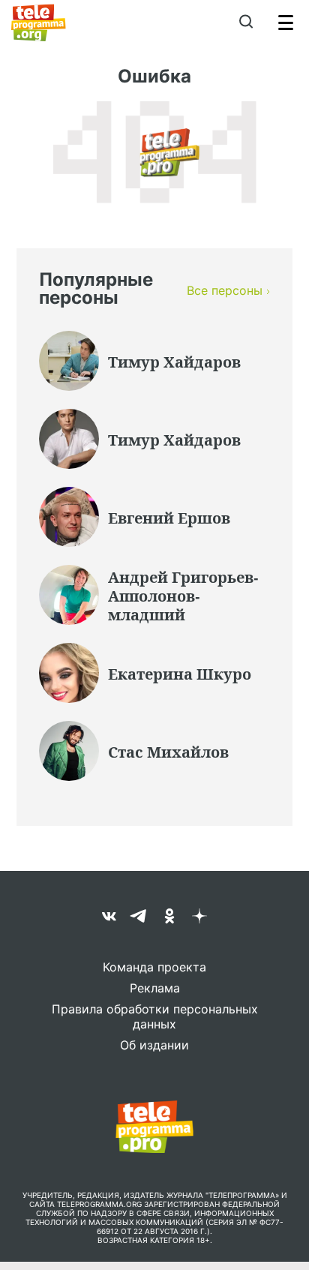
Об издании (154, 1044)
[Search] (245, 22)
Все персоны (224, 290)
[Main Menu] (286, 22)
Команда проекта (154, 966)
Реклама (155, 987)
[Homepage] (38, 22)
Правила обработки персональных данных (155, 1016)
